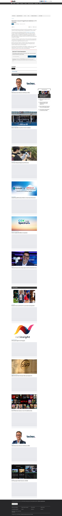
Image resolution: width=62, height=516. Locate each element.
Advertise (42, 509)
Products (21, 3)
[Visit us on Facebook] (40, 1)
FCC (28, 15)
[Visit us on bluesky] (45, 1)
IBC (25, 15)
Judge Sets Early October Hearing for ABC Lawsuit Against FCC (44, 103)
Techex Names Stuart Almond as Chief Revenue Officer (44, 110)
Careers (22, 509)
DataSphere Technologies (30, 32)
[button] (49, 1)
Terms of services (22, 58)
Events (26, 3)
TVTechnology (14, 71)
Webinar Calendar (34, 15)
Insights (18, 3)
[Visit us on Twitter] (41, 1)
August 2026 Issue (19, 15)
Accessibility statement (15, 509)
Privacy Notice (14, 59)
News (14, 3)
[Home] (12, 3)
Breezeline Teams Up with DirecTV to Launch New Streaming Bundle (44, 96)
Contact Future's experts (24, 507)
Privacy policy (33, 507)
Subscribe (36, 3)
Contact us (32, 509)
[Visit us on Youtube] (44, 1)
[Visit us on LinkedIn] (42, 1)
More (40, 3)
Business (13, 18)
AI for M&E (40, 15)
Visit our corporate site (41, 501)
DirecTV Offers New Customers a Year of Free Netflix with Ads (45, 107)
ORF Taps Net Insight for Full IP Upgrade (45, 99)
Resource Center (30, 3)
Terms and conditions (15, 507)
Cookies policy (43, 507)
